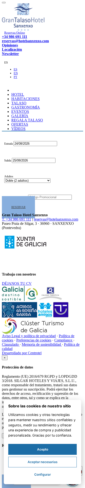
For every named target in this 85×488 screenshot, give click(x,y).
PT (15, 77)
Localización (12, 49)
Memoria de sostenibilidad (42, 344)
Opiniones (10, 45)
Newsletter (10, 54)
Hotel (17, 94)
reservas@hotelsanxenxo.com (25, 41)
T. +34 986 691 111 (16, 219)
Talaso (18, 103)
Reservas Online (14, 32)
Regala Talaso (27, 120)
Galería (19, 116)
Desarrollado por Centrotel (22, 353)
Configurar (42, 474)
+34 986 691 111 (14, 37)
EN (16, 73)
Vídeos (18, 129)
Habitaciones (25, 99)
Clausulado (11, 344)
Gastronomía (25, 107)
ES (15, 69)
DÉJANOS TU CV (17, 283)
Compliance (63, 340)
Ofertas (19, 124)
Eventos (20, 112)
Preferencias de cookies (33, 340)
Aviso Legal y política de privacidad (29, 336)
